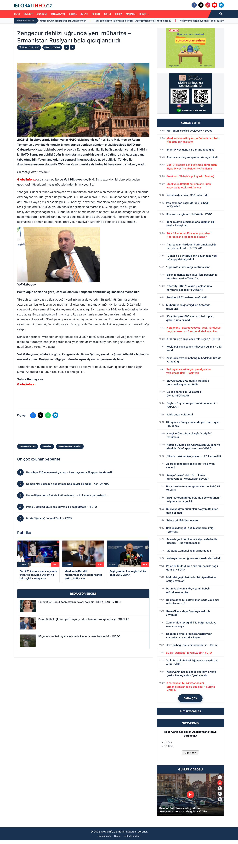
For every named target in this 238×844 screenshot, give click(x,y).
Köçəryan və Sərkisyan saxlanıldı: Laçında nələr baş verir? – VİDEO (79, 636)
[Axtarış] (221, 14)
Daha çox (190, 698)
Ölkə (17, 14)
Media (118, 14)
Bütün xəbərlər (190, 711)
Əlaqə (117, 836)
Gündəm (42, 14)
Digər (143, 14)
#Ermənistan (28, 446)
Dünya (84, 14)
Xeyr (170, 746)
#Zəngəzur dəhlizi (69, 446)
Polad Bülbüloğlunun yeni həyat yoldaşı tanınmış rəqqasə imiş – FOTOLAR (83, 619)
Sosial (73, 14)
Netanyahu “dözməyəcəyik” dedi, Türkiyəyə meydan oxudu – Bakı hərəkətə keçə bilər (165, 20)
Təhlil (107, 14)
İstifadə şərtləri (132, 836)
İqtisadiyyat (58, 14)
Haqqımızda (104, 836)
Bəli (169, 742)
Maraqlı (131, 14)
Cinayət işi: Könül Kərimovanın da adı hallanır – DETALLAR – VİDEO (79, 602)
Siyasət (28, 14)
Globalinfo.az (26, 179)
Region (96, 14)
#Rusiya (47, 446)
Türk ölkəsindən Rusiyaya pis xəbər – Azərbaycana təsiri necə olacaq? (71, 20)
